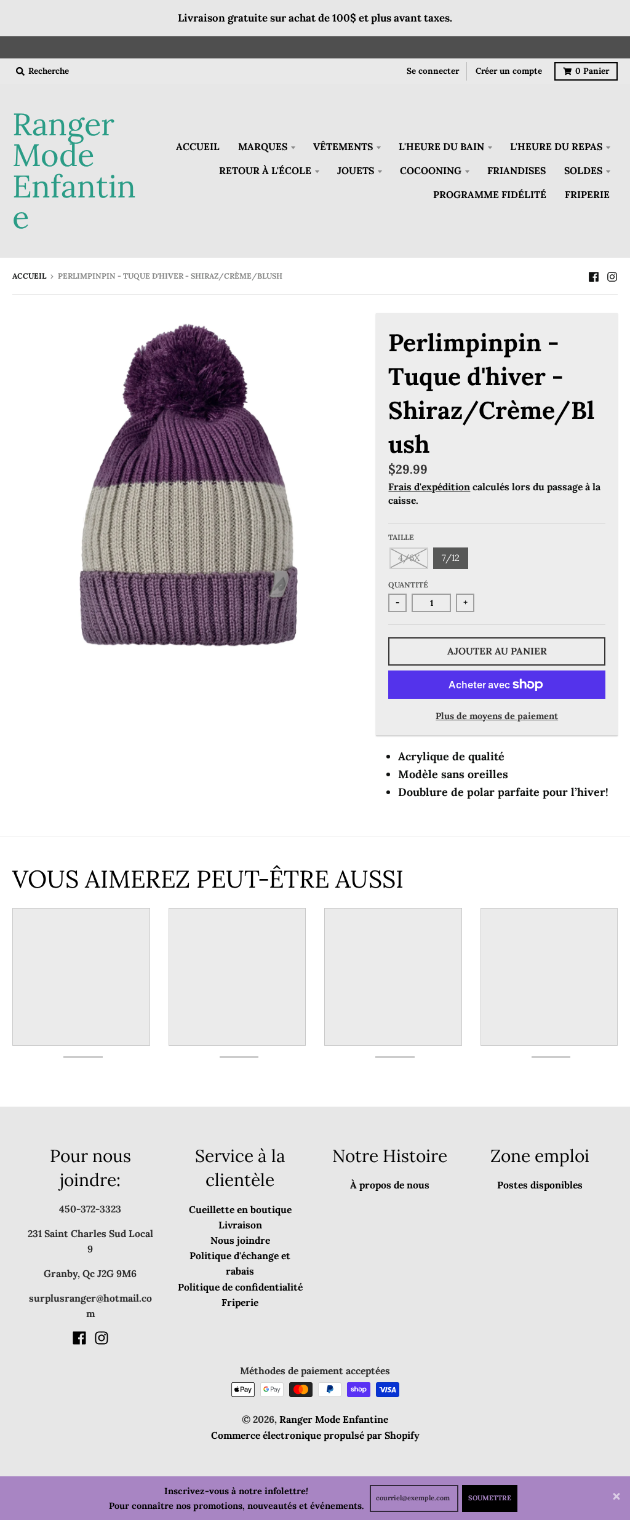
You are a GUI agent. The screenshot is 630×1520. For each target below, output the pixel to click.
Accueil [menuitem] (198, 146)
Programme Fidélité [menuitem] (489, 194)
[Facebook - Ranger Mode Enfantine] (593, 275)
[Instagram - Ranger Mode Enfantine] (612, 275)
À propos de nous (389, 1185)
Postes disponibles (540, 1185)
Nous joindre (240, 1240)
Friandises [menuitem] (516, 170)
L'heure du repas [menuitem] (556, 146)
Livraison (240, 1225)
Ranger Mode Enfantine (74, 171)
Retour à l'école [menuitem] (265, 170)
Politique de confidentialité (240, 1287)
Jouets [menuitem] (355, 170)
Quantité (408, 584)
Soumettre (489, 1498)
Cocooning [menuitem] (430, 170)
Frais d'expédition (429, 486)
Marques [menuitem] (262, 146)
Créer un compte (509, 70)
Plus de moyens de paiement (497, 716)
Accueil (29, 276)
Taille (401, 537)
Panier (592, 70)
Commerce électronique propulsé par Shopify (315, 1435)
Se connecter (433, 70)
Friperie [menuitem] (587, 194)
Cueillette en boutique (240, 1209)
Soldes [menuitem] (583, 170)
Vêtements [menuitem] (343, 146)
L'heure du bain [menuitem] (441, 146)
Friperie (239, 1302)
